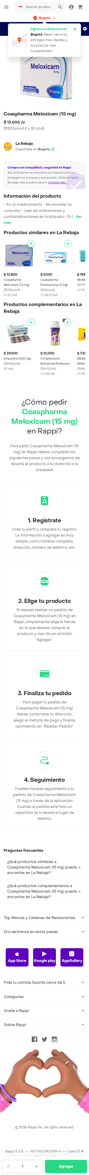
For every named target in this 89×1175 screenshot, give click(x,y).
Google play (44, 960)
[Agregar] (31, 243)
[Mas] (36, 1166)
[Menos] (8, 1166)
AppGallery (72, 960)
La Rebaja (24, 143)
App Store (17, 960)
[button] (44, 18)
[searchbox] (40, 7)
